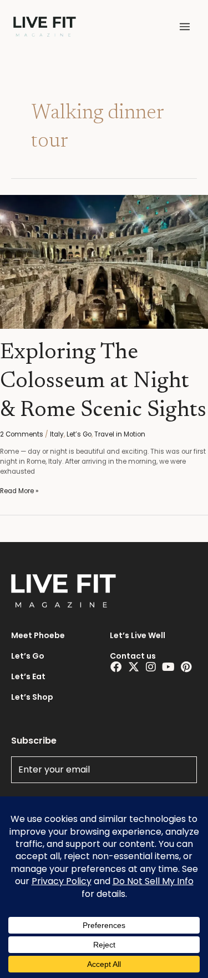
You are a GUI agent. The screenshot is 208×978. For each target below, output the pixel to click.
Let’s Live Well (137, 635)
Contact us (133, 655)
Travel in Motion (119, 434)
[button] (185, 27)
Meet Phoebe (38, 635)
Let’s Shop (32, 697)
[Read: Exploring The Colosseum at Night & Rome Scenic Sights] (104, 261)
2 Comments (21, 434)
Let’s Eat (28, 676)
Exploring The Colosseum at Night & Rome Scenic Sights (103, 382)
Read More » (19, 491)
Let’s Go (79, 434)
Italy (57, 434)
